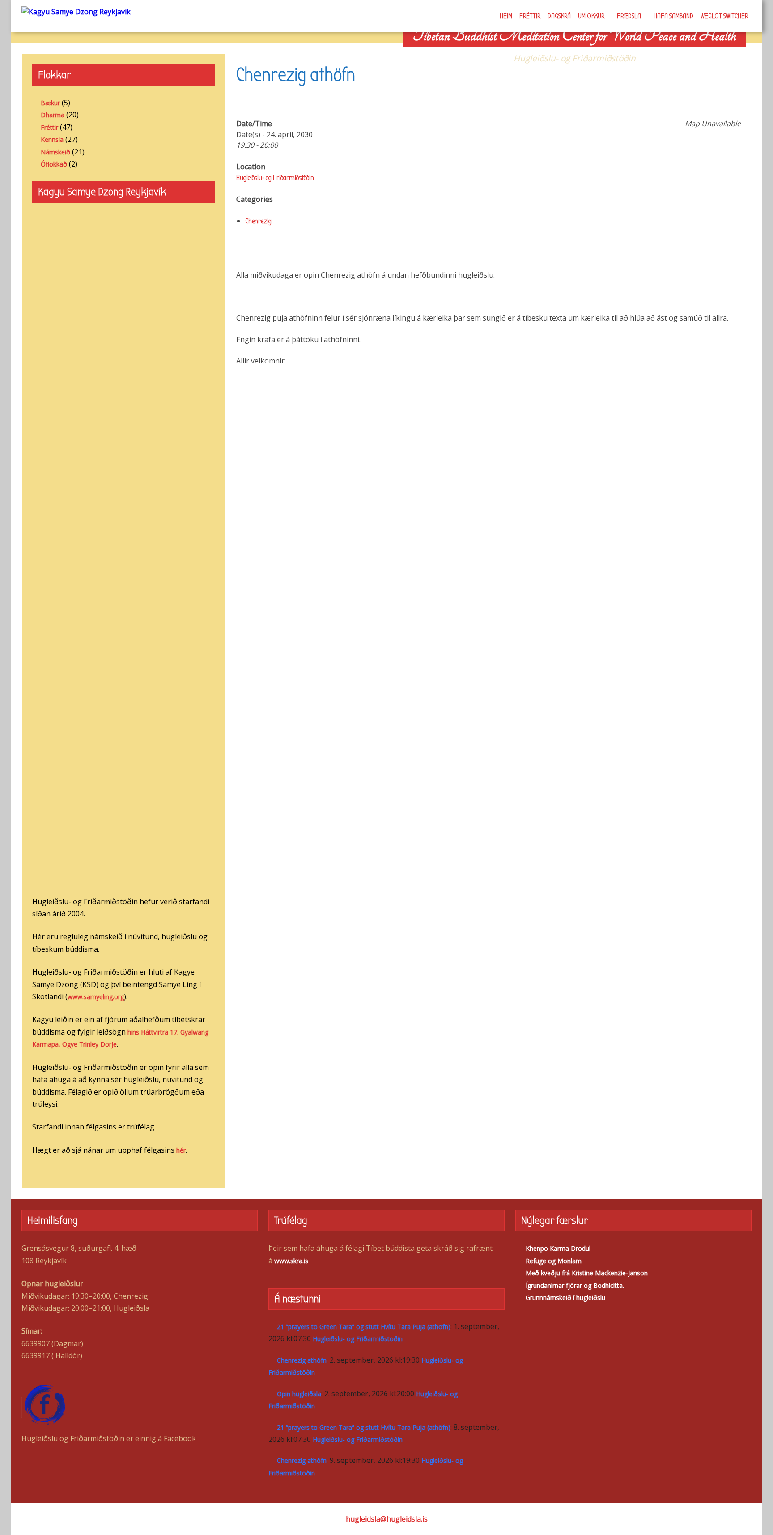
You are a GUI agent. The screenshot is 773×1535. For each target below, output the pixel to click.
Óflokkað (54, 164)
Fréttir (529, 16)
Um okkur (591, 16)
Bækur (50, 102)
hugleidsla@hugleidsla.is (387, 1519)
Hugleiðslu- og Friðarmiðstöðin (275, 178)
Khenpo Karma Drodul (558, 1248)
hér (181, 1150)
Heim (506, 16)
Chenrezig (258, 221)
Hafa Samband (673, 16)
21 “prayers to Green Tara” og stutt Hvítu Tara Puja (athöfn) (363, 1326)
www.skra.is (291, 1261)
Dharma (52, 115)
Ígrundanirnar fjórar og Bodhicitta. (575, 1285)
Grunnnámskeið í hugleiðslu (565, 1297)
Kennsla (52, 139)
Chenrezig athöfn (302, 1360)
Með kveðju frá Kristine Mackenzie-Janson (587, 1273)
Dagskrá (559, 16)
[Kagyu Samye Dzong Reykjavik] (76, 11)
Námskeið (55, 152)
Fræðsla (629, 16)
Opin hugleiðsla (299, 1394)
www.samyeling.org (96, 996)
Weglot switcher (724, 16)
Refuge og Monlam (554, 1261)
